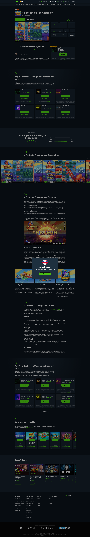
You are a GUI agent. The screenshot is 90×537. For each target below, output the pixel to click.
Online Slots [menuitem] (44, 1)
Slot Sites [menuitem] (60, 1)
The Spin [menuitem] (73, 1)
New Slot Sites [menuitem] (66, 1)
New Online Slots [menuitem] (53, 1)
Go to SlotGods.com (44, 273)
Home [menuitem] (39, 1)
